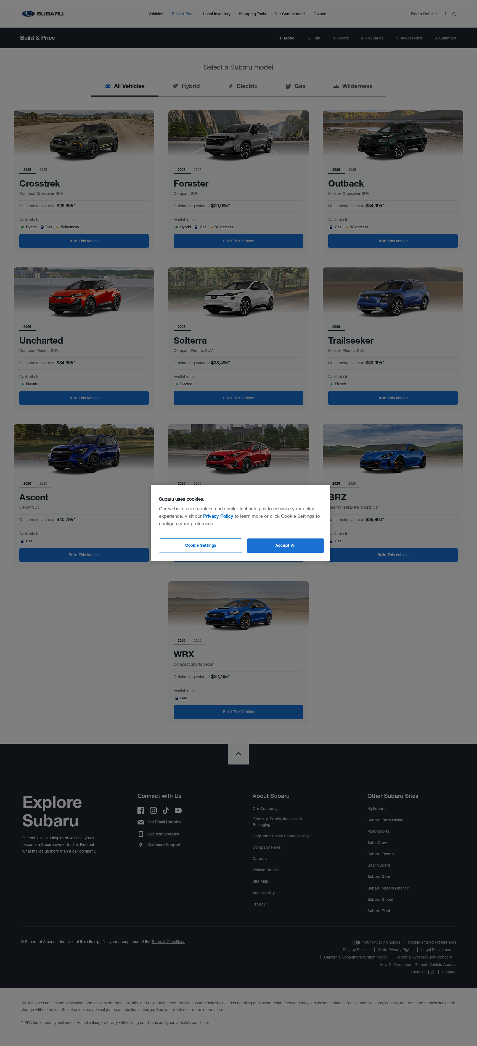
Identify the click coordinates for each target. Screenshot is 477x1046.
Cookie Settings (200, 545)
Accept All (285, 545)
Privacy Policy (218, 516)
